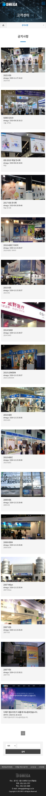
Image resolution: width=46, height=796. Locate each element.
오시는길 (33, 767)
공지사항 (25, 25)
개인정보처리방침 (7, 767)
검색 (23, 751)
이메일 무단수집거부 (21, 767)
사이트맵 (41, 767)
